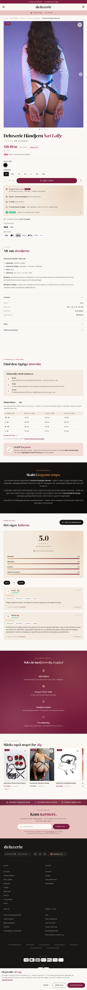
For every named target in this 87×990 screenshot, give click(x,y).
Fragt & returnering (11, 330)
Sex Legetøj (8, 879)
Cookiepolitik (74, 945)
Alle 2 (7, 582)
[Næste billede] (80, 74)
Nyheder (48, 872)
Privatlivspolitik (59, 945)
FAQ (46, 915)
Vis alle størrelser (9, 435)
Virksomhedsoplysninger (12, 915)
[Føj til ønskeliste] (25, 751)
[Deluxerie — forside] (43, 7)
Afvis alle (59, 985)
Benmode (7, 891)
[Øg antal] (13, 180)
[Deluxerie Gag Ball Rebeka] (68, 764)
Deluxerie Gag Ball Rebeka (66, 783)
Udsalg (47, 876)
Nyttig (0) (78, 607)
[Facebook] (40, 854)
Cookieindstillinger (53, 948)
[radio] (5, 165)
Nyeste (21, 582)
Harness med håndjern (33, 18)
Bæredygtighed (9, 923)
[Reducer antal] (6, 180)
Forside (6, 18)
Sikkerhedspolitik (36, 948)
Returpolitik (30, 945)
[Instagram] (35, 854)
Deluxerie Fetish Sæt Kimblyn (15, 783)
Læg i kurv (48, 180)
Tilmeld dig (61, 826)
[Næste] (81, 744)
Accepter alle (76, 985)
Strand (6, 895)
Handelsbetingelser (14, 945)
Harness (22, 18)
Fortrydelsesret (44, 945)
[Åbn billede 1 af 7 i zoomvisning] (43, 74)
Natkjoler (7, 883)
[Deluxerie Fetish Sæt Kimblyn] (16, 764)
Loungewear (8, 899)
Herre (6, 903)
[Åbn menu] (4, 7)
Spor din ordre (50, 923)
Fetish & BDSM (14, 18)
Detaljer (7, 297)
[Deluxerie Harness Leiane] (42, 764)
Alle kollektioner (51, 879)
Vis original (22, 607)
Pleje (5, 324)
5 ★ (14, 582)
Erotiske (7, 872)
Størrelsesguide (51, 919)
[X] (45, 854)
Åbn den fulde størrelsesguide (34, 439)
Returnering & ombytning (54, 935)
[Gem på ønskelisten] (79, 24)
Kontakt (6, 927)
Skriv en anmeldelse (73, 522)
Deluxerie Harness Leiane (39, 783)
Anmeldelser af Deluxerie (12, 931)
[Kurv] (83, 7)
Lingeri (6, 887)
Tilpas (45, 985)
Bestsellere (49, 883)
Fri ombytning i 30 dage (51, 1)
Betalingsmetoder (51, 931)
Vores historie (9, 919)
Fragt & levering (51, 927)
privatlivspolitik (50, 831)
